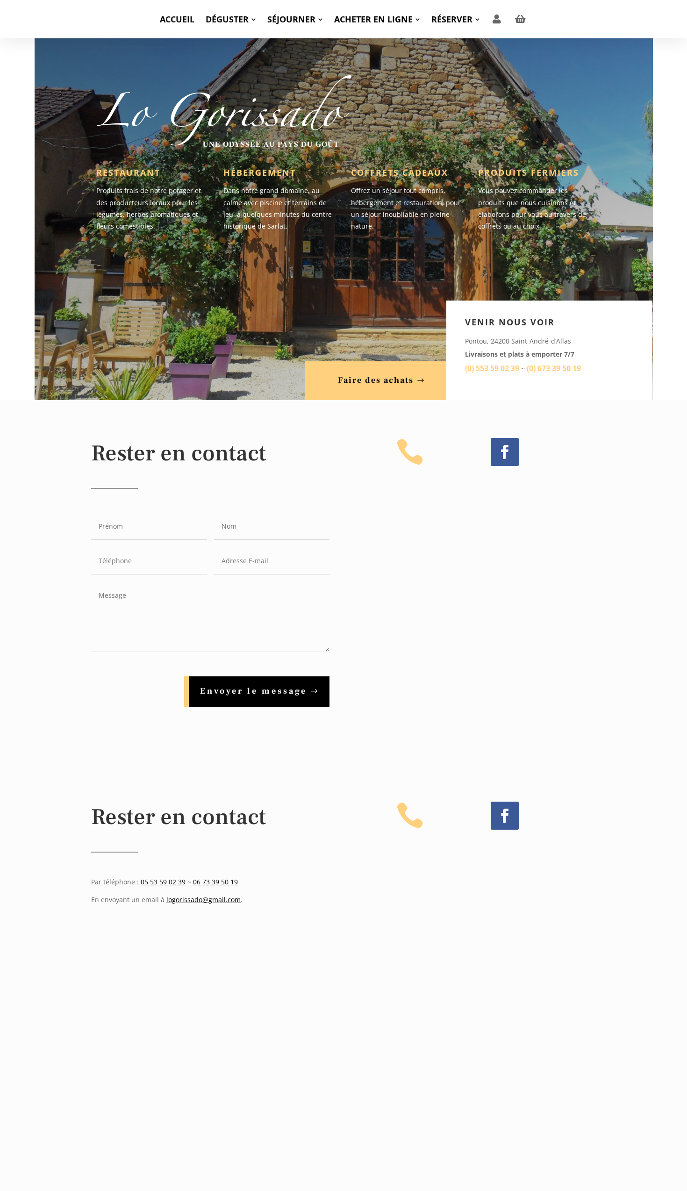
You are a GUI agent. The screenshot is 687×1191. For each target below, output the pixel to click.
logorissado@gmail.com (203, 899)
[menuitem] (177, 19)
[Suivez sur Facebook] (505, 452)
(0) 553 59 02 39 (492, 368)
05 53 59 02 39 (163, 881)
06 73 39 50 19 (215, 881)
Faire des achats (376, 380)
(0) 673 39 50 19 (554, 368)
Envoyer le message (253, 691)
